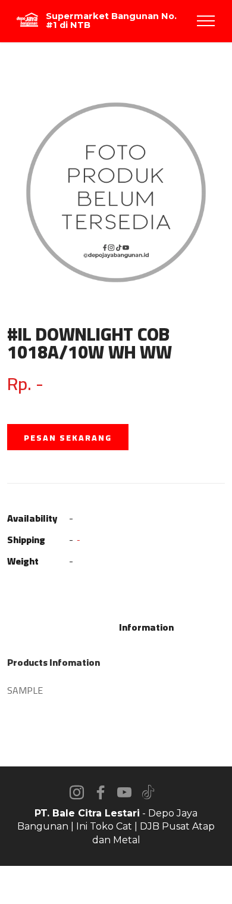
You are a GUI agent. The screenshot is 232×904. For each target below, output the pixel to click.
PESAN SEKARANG (68, 437)
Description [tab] (84, 627)
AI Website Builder (116, 885)
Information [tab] (146, 627)
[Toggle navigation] (206, 21)
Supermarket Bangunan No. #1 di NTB (111, 20)
